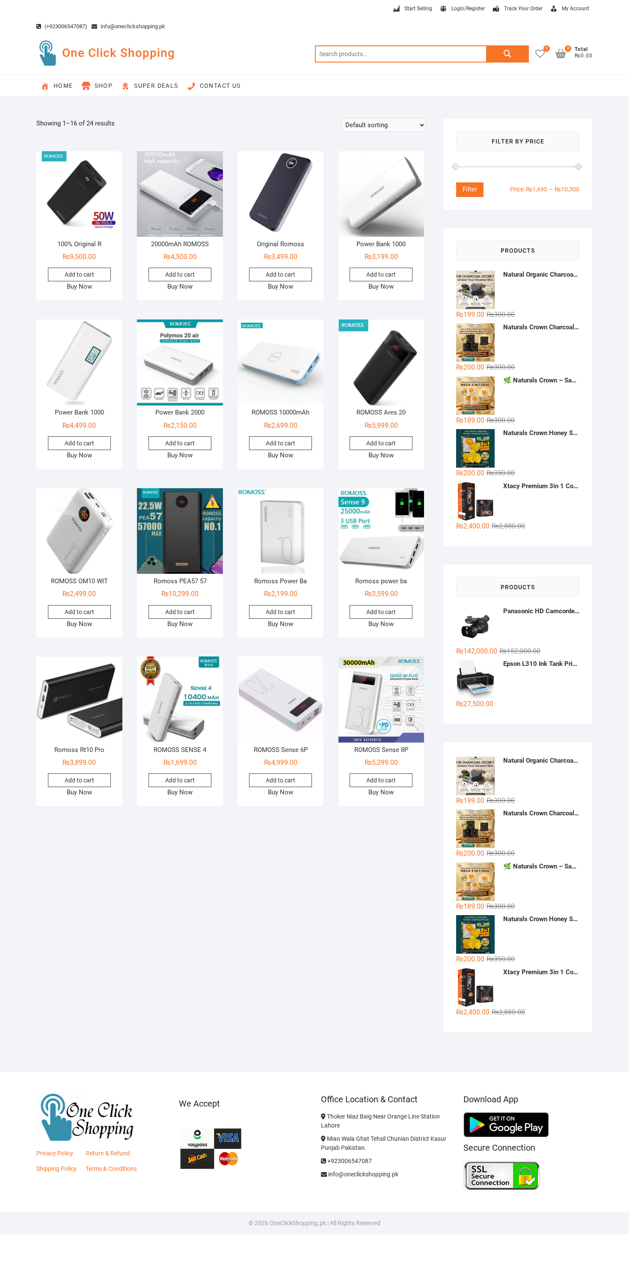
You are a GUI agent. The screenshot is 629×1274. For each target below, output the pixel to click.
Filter (470, 189)
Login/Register (468, 9)
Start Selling (418, 9)
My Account (575, 9)
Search (507, 54)
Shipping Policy (56, 1168)
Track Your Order (523, 9)
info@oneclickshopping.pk (132, 26)
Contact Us (220, 85)
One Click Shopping (118, 53)
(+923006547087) (65, 26)
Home (63, 85)
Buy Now (79, 286)
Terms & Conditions (111, 1168)
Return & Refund (108, 1153)
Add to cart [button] (79, 274)
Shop (104, 85)
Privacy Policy (54, 1153)
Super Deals (156, 85)
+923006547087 (349, 1161)
